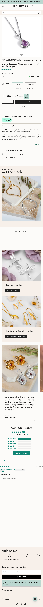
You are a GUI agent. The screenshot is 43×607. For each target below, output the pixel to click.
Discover (6, 595)
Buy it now (22, 106)
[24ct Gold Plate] (13, 63)
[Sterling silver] (10, 63)
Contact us (7, 590)
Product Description (9, 126)
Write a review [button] (21, 453)
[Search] (38, 13)
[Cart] (40, 6)
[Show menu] (3, 6)
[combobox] (21, 12)
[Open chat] (35, 599)
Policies (5, 599)
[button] (7, 70)
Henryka (10, 551)
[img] (5, 466)
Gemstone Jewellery (12, 59)
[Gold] (33, 63)
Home (3, 59)
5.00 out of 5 (27, 432)
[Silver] (30, 63)
